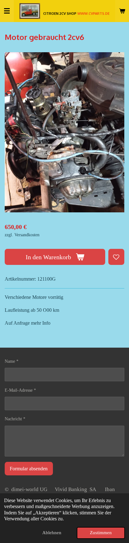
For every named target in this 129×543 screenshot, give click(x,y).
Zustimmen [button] (101, 532)
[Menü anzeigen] (7, 11)
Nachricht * (15, 419)
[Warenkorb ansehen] (122, 11)
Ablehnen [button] (51, 532)
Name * (11, 361)
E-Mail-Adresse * (20, 390)
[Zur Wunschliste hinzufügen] (116, 257)
